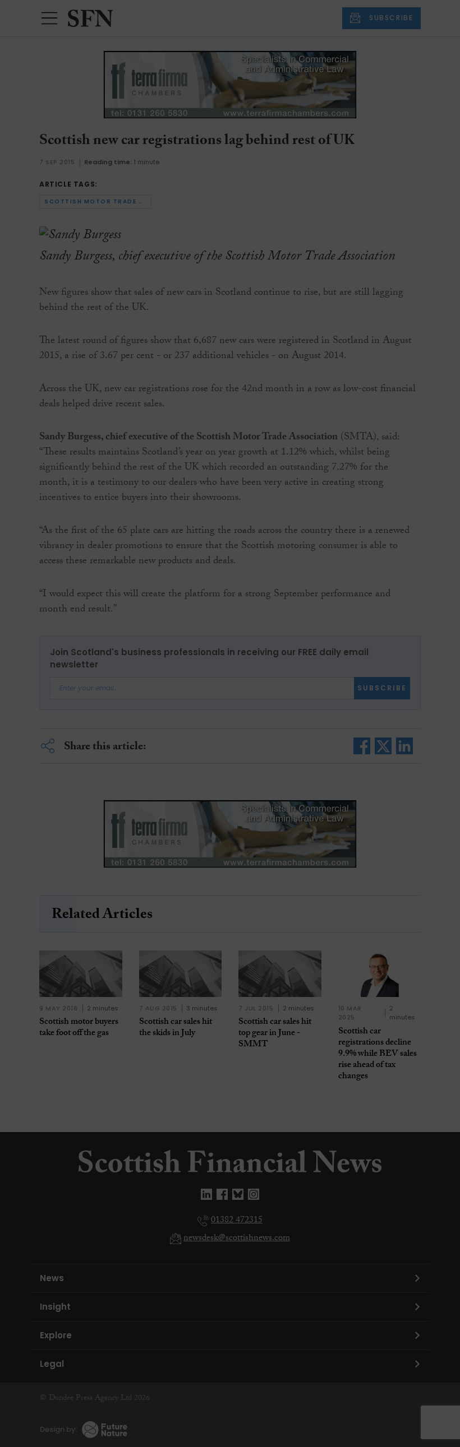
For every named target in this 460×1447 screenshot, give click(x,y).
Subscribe (333, 218)
